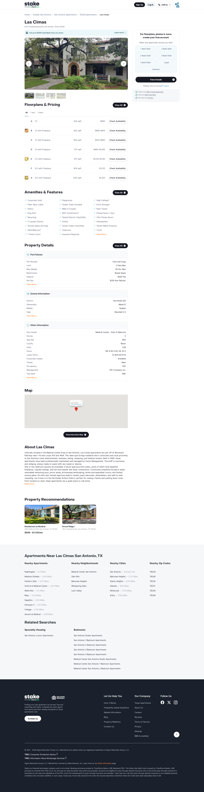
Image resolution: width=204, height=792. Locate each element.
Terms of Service (142, 722)
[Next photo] (123, 64)
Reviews (138, 717)
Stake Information (104, 763)
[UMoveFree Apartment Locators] (32, 697)
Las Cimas (35, 22)
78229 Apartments (88, 14)
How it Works (110, 703)
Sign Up (139, 5)
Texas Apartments (143, 703)
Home (27, 14)
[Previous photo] (29, 64)
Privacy (138, 726)
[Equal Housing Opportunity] (58, 697)
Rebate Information (112, 712)
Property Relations (112, 722)
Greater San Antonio (42, 14)
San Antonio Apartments (65, 14)
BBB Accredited (142, 736)
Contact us (33, 718)
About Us (139, 707)
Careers (138, 712)
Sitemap (138, 731)
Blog (106, 717)
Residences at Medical (35, 526)
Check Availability (117, 121)
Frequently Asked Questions (116, 707)
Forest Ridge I (68, 526)
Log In (150, 5)
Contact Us (109, 726)
